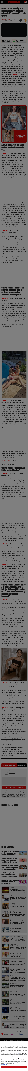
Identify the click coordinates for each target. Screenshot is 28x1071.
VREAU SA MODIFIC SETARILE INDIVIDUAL (14, 1068)
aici (18, 1053)
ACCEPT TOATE (14, 1067)
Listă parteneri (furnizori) (4, 1064)
